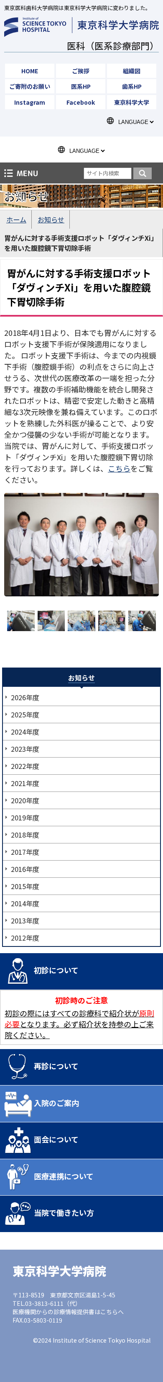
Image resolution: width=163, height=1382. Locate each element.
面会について (56, 1139)
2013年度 (25, 920)
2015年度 (25, 886)
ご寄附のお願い (29, 86)
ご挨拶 (80, 71)
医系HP (81, 86)
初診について (56, 969)
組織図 (131, 71)
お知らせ (51, 219)
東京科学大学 (131, 102)
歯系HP (132, 86)
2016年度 (25, 869)
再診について (56, 1065)
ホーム (16, 219)
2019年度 (25, 817)
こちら (119, 468)
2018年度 (25, 835)
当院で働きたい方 (64, 1212)
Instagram (29, 102)
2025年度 (25, 714)
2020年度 (25, 800)
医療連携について (64, 1176)
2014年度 (25, 903)
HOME (29, 71)
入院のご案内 (56, 1102)
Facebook (80, 102)
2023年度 (25, 749)
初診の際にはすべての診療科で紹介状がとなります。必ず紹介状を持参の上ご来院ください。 (79, 1024)
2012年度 (25, 938)
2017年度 (25, 852)
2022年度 (25, 766)
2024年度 (25, 732)
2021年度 (25, 783)
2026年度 (25, 697)
